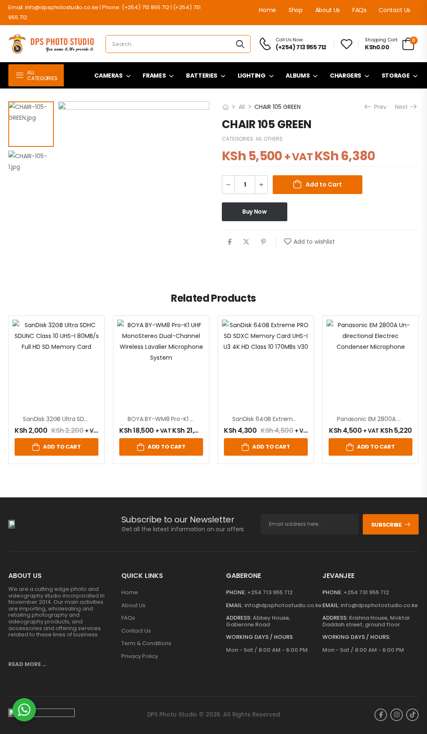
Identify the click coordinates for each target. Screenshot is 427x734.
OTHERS (273, 138)
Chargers (345, 75)
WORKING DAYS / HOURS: (356, 637)
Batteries (201, 75)
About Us (327, 10)
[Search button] (240, 44)
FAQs (359, 10)
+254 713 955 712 (270, 592)
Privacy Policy (139, 656)
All (242, 107)
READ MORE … (27, 664)
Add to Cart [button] (61, 447)
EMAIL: (234, 605)
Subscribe (386, 525)
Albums (297, 75)
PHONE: (236, 592)
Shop (296, 10)
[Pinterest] (263, 242)
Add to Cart (324, 184)
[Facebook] (229, 242)
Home (267, 10)
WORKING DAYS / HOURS (259, 637)
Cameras (108, 75)
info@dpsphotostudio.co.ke (283, 605)
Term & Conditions (146, 643)
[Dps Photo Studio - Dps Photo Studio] (53, 44)
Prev (379, 107)
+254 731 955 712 (366, 592)
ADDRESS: (238, 618)
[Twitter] (246, 242)
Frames (154, 75)
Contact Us (394, 10)
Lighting (252, 75)
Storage (396, 75)
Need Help (237, 9)
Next (402, 107)
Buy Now (254, 211)
